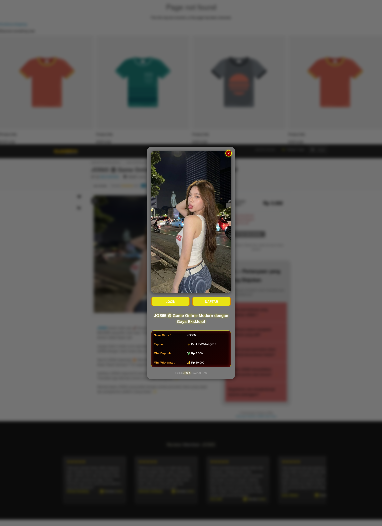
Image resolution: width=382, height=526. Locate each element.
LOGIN (170, 301)
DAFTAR (211, 301)
